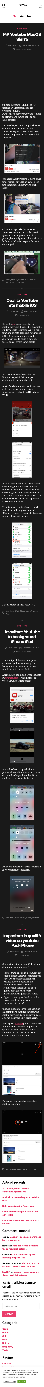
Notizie (5, 1343)
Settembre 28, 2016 (31, 45)
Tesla (5, 1350)
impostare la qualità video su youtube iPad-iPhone (22, 940)
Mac (25, 28)
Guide (19, 28)
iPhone (22, 611)
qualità (29, 611)
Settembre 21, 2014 (31, 648)
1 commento (24, 955)
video (35, 611)
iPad (17, 611)
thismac (13, 45)
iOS (25, 294)
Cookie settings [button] (10, 1382)
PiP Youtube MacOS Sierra (22, 37)
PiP (35, 280)
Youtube (20, 282)
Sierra (13, 282)
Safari (8, 282)
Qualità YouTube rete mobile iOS (22, 303)
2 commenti (24, 315)
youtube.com (11, 678)
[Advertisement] (22, 80)
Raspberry (7, 1346)
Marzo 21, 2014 (31, 951)
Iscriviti (9, 1314)
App (7, 611)
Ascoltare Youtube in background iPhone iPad (22, 636)
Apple (8, 280)
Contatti (6, 1363)
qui (14, 324)
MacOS (14, 280)
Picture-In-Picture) (26, 280)
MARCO (6, 1272)
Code (5, 1329)
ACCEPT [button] (22, 1381)
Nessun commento (23, 49)
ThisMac (22, 5)
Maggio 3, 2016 (30, 311)
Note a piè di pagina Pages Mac (18, 1206)
